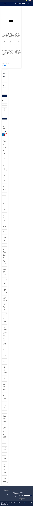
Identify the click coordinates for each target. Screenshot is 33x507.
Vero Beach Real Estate (4, 431)
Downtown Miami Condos (4, 453)
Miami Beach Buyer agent (4, 311)
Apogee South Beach (4, 265)
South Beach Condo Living (4, 298)
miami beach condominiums (4, 237)
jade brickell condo (4, 412)
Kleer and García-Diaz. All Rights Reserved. (7, 502)
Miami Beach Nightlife (4, 354)
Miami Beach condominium (4, 316)
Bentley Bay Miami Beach (5, 254)
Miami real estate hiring (4, 472)
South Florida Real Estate (5, 145)
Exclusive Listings (16, 4)
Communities (20, 3)
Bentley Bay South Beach (5, 292)
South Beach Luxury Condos (4, 436)
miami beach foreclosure (4, 186)
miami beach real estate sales (5, 393)
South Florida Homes (8, 64)
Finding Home (4, 154)
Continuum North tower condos (4, 260)
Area (2, 112)
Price (2, 115)
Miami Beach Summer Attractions (4, 366)
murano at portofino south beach (4, 226)
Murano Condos (4, 329)
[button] (4, 104)
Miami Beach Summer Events (4, 370)
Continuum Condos (5, 332)
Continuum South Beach (4, 251)
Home (13, 3)
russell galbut (4, 480)
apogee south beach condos (4, 357)
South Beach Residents (4, 361)
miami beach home (4, 180)
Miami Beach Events (4, 218)
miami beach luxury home (4, 196)
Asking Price (4, 168)
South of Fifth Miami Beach (4, 209)
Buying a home (4, 169)
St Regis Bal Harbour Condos (4, 404)
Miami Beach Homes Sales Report (4, 467)
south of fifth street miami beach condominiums (4, 231)
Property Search (23, 4)
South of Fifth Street (4, 200)
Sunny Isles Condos (5, 448)
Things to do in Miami (4, 440)
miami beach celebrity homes (4, 323)
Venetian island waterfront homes (5, 191)
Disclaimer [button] (2, 504)
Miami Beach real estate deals (5, 235)
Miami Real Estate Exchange (4, 421)
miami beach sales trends (5, 217)
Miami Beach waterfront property (4, 338)
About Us (28, 4)
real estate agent (4, 153)
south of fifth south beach (4, 376)
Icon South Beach (4, 252)
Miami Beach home (11, 51)
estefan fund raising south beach (4, 258)
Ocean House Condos (4, 397)
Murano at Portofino (4, 233)
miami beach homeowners (4, 386)
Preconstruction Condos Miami (4, 445)
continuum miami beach (4, 263)
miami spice (4, 369)
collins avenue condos (4, 249)
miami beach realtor (4, 402)
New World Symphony (4, 359)
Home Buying (3, 64)
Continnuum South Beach (5, 349)
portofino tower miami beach (4, 228)
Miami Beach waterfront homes (5, 188)
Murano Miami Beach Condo (4, 367)
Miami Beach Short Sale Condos (5, 331)
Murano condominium (4, 272)
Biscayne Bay (4, 437)
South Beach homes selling (4, 469)
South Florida (4, 163)
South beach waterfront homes (5, 193)
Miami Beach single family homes (4, 211)
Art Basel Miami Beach (4, 334)
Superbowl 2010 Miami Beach (4, 224)
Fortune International (4, 471)
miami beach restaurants (4, 205)
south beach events (4, 395)
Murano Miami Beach (4, 291)
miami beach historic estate (4, 184)
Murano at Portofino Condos (4, 347)
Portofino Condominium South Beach (4, 282)
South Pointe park (4, 288)
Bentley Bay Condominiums (4, 343)
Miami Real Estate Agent (4, 321)
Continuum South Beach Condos (4, 304)
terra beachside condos (4, 245)
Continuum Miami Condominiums (4, 382)
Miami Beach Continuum (4, 283)
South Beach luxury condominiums (4, 336)
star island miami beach (4, 255)
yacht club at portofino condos (4, 294)
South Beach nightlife (4, 222)
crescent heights (4, 481)
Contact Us (31, 4)
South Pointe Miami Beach (5, 300)
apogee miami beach (4, 352)
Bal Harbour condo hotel (5, 407)
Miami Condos (4, 399)
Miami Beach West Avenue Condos (5, 325)
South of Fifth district (4, 278)
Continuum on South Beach (4, 374)
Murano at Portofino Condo (4, 271)
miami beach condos (4, 179)
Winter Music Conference (4, 242)
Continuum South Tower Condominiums (4, 345)
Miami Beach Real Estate (5, 177)
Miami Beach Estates (4, 464)
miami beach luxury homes (4, 213)
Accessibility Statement (6, 504)
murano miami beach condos (4, 416)
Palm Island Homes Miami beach (5, 460)
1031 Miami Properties (4, 423)
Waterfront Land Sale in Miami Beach (4, 380)
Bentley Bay (4, 350)
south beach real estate (4, 239)
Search (5, 118)
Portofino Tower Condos (4, 318)
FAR (3, 144)
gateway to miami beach (5, 478)
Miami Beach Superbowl (4, 220)
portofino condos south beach (4, 389)
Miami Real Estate (4, 398)
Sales (26, 3)
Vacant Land (3, 126)
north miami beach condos (5, 247)
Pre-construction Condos (4, 449)
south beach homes (4, 215)
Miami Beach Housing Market (4, 198)
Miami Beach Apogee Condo (4, 267)
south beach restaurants (4, 203)
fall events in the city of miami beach (4, 384)
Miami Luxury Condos (4, 451)
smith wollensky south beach (4, 207)
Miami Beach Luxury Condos (5, 62)
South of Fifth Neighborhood (4, 262)
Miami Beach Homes (4, 160)
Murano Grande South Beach (4, 274)
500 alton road (4, 477)
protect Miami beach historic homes (4, 463)
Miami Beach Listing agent (4, 309)
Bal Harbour (4, 457)
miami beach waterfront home (4, 182)
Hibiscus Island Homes (4, 189)
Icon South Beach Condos (4, 276)
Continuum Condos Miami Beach (5, 372)
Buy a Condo (4, 150)
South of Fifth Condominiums (4, 269)
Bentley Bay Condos (4, 409)
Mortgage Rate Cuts (4, 141)
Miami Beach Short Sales (5, 306)
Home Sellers (4, 427)
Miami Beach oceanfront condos (5, 63)
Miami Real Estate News (4, 458)
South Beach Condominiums (4, 285)
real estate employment (4, 474)
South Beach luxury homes (4, 173)
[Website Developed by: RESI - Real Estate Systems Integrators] (24, 502)
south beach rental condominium (4, 297)
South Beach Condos (4, 201)
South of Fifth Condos (4, 308)
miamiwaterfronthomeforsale (6, 482)
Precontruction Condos (4, 147)
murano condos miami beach (4, 391)
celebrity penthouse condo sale (4, 415)
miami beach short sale (5, 320)
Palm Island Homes (5, 289)
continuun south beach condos (4, 355)
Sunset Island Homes (4, 434)
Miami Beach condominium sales (4, 341)
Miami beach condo (4, 157)
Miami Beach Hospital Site (4, 418)
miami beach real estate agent (5, 240)
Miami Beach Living (4, 302)
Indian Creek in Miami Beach (4, 378)
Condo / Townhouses (4, 125)
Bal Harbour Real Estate (4, 406)
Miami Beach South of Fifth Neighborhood (4, 327)
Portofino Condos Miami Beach (4, 314)
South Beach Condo (4, 162)
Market (3, 428)
